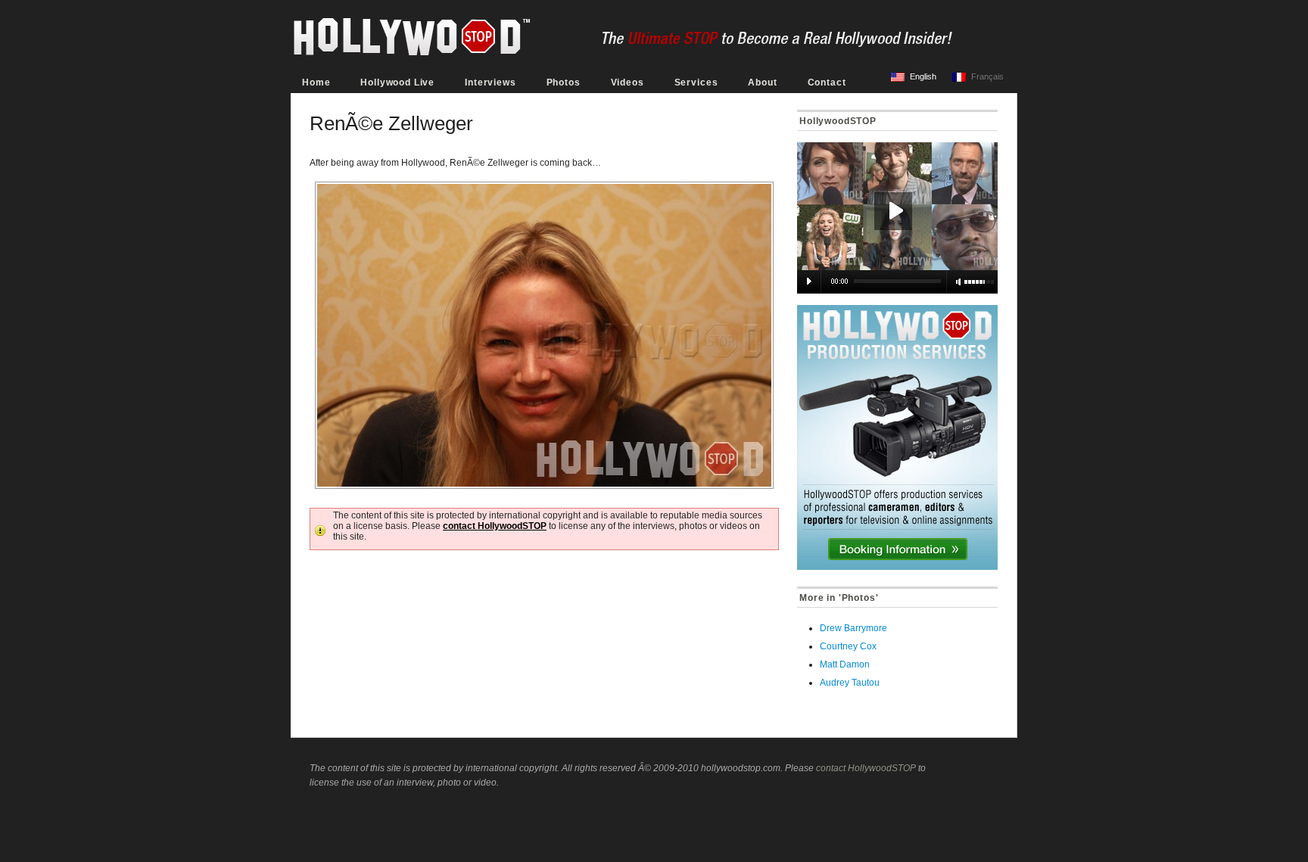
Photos (564, 82)
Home (316, 82)
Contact (827, 82)
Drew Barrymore (853, 628)
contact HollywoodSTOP (495, 526)
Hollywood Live (397, 82)
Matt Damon (845, 664)
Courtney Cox (848, 646)
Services (696, 82)
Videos (627, 82)
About (762, 82)
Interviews (490, 82)
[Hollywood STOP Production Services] (897, 437)
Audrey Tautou (850, 682)
